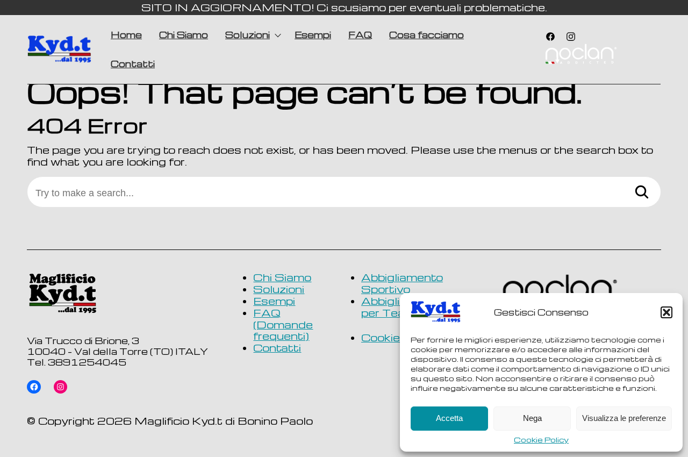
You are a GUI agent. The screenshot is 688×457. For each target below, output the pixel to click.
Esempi (313, 34)
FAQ (360, 34)
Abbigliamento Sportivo (402, 283)
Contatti (133, 63)
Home (126, 34)
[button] (666, 312)
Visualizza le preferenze (624, 418)
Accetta (449, 418)
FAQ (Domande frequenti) (283, 324)
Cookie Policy (541, 440)
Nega (532, 418)
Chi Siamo (183, 34)
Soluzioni (247, 34)
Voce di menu (580, 55)
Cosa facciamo (426, 34)
